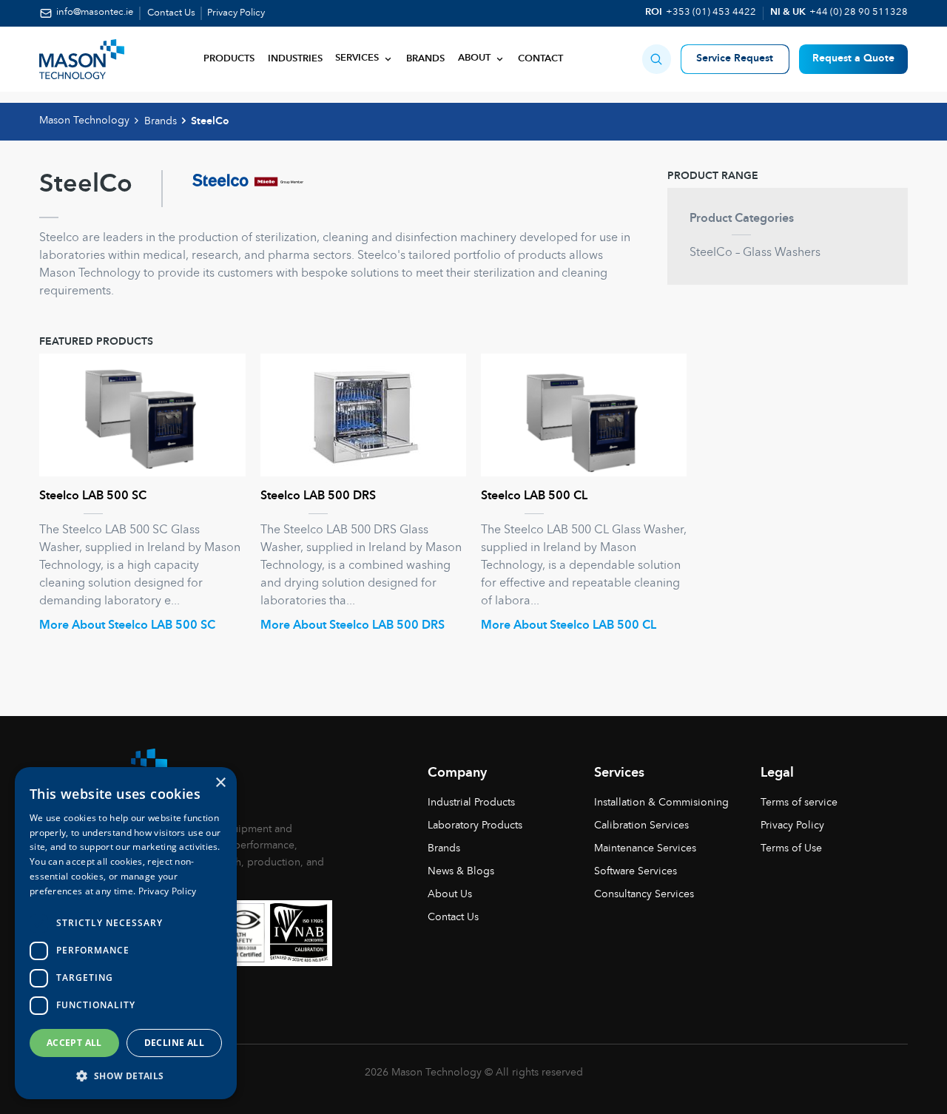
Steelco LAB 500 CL (534, 496)
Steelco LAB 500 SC (92, 496)
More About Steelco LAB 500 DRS (352, 626)
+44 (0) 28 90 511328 (858, 12)
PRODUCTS (229, 59)
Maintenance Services (645, 848)
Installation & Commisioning (661, 802)
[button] (656, 58)
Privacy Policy (236, 13)
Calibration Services (641, 825)
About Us (450, 894)
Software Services (635, 871)
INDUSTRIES (295, 59)
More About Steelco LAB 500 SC (127, 626)
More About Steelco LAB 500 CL (568, 626)
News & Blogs (461, 871)
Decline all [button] (174, 1042)
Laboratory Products (475, 825)
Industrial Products (471, 802)
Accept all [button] (74, 1042)
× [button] (220, 783)
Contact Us (171, 13)
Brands (425, 59)
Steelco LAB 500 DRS (318, 496)
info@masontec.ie (94, 12)
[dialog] (126, 933)
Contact (540, 59)
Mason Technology (84, 120)
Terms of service (799, 802)
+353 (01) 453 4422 (711, 12)
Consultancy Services (644, 894)
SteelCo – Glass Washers (755, 253)
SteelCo (210, 121)
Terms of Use (791, 848)
